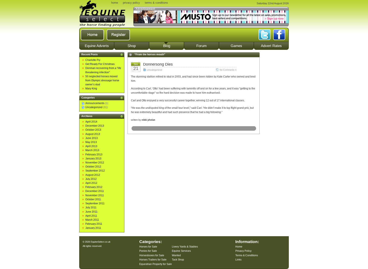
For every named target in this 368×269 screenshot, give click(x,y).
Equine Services (181, 251)
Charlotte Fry (92, 60)
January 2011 (93, 227)
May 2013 (91, 142)
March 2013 (92, 150)
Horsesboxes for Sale (151, 255)
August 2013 (92, 134)
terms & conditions (156, 2)
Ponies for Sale (148, 251)
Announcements (94, 103)
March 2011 (92, 219)
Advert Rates (271, 46)
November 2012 (94, 162)
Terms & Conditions (246, 255)
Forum (201, 46)
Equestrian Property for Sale (155, 264)
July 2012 (91, 178)
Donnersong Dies (158, 64)
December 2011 (94, 191)
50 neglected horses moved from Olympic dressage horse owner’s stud (102, 80)
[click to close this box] (121, 54)
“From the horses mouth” (149, 54)
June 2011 (91, 211)
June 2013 (91, 138)
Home (238, 246)
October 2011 (93, 199)
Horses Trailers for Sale (153, 259)
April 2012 (91, 183)
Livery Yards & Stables (185, 246)
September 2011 (95, 203)
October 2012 (93, 166)
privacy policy (131, 2)
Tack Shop (178, 259)
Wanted (176, 255)
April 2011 (91, 215)
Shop (132, 46)
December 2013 (94, 125)
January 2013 (93, 158)
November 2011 (94, 195)
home (114, 2)
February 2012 (93, 187)
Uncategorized (93, 107)
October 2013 (93, 129)
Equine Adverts (97, 46)
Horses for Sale (148, 246)
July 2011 (90, 207)
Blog (166, 46)
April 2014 (91, 121)
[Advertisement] (276, 116)
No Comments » (228, 70)
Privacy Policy (243, 251)
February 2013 (93, 154)
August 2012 (92, 174)
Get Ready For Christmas (100, 64)
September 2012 (95, 170)
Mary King (91, 88)
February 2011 (93, 223)
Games (236, 46)
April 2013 (91, 146)
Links (238, 259)
